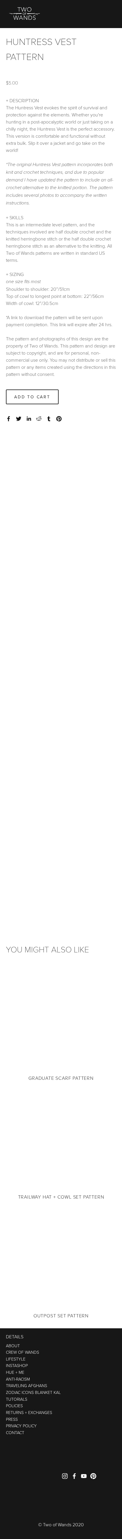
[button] (32, 396)
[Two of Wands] (93, 1476)
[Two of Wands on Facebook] (74, 1476)
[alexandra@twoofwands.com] (84, 1476)
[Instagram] (65, 1476)
